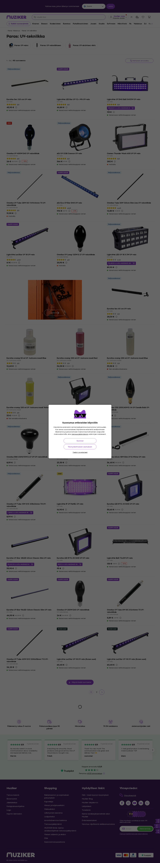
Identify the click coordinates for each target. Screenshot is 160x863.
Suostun (80, 440)
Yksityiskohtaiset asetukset (80, 446)
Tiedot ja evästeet (80, 452)
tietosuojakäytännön (80, 434)
